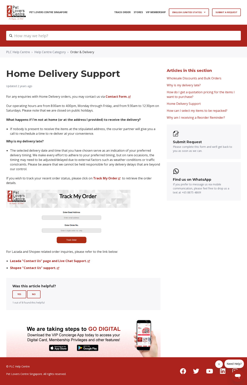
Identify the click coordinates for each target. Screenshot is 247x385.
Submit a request (226, 12)
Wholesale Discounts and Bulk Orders (194, 78)
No (34, 294)
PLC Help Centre (18, 52)
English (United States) (187, 12)
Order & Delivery (82, 52)
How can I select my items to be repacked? (197, 110)
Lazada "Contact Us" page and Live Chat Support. (48, 261)
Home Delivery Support (184, 104)
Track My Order (105, 178)
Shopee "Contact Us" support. (33, 268)
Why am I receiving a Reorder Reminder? (196, 117)
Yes (19, 294)
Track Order (122, 12)
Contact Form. (117, 96)
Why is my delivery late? (184, 85)
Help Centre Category (50, 52)
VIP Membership (156, 12)
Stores (138, 12)
